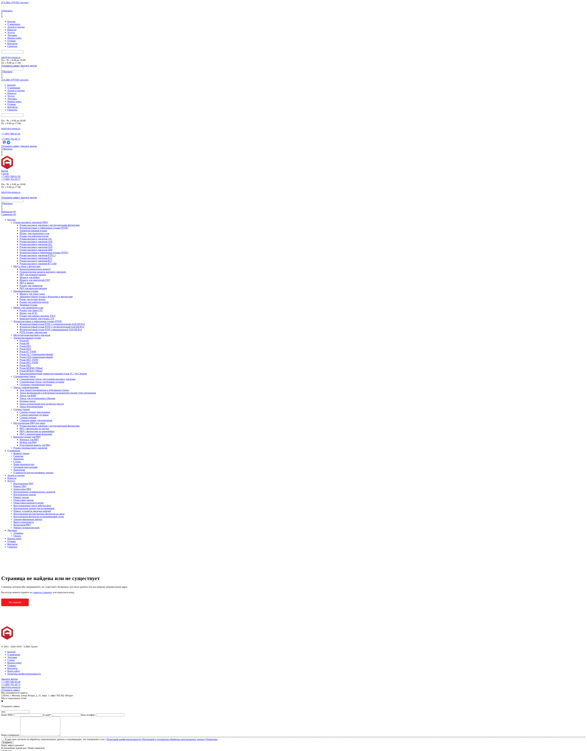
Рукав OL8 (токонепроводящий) (36, 357)
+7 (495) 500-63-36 (10, 5)
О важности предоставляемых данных (33, 472)
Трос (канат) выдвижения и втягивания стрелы (44, 390)
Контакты (12, 43)
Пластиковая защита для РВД (35, 445)
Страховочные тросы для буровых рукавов (42, 382)
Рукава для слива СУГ (31, 310)
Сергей (5, 173)
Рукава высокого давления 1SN (36, 241)
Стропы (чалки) (21, 409)
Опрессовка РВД (22, 489)
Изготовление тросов (24, 494)
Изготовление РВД (23, 483)
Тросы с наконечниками (26, 387)
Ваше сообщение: (10, 735)
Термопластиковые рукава (33, 230)
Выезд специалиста (23, 522)
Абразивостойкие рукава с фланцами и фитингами (46, 296)
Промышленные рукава (25, 291)
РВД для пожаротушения (33, 274)
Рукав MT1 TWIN (29, 360)
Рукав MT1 (25, 346)
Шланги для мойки (30, 277)
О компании (13, 24)
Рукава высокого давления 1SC (36, 239)
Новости (11, 29)
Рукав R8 (24, 343)
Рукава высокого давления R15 (36, 261)
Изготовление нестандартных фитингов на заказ (38, 514)
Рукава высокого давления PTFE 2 (38, 255)
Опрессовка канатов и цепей (28, 503)
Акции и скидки (16, 27)
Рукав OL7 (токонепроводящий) (36, 354)
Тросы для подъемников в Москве (37, 398)
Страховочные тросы (24, 376)
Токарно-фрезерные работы (27, 519)
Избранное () (8, 211)
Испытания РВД (22, 525)
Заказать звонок (28, 65)
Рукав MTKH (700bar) (31, 371)
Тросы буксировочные (31, 406)
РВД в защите (27, 283)
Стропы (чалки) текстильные (35, 412)
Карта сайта (13, 671)
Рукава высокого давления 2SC (36, 244)
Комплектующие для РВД (26, 437)
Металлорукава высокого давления (31, 335)
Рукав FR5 (25, 365)
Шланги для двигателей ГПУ (35, 280)
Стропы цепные (28, 417)
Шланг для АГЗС (29, 313)
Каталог (11, 21)
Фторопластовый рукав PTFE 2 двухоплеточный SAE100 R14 (52, 327)
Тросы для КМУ (28, 395)
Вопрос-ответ (14, 38)
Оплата (17, 536)
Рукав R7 (24, 340)
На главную (15, 602)
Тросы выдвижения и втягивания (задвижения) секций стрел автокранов (58, 393)
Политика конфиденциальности (24, 673)
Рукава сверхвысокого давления (30, 448)
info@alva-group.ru (10, 57)
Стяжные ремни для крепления (36, 420)
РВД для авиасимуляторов (33, 288)
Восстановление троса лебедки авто (32, 505)
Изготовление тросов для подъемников (33, 508)
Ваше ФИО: (7, 715)
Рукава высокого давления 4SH (36, 250)
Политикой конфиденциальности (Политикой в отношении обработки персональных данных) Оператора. (162, 739)
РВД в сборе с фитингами (26, 266)
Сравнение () (8, 214)
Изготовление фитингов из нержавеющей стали (38, 516)
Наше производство (23, 464)
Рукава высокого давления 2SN (36, 247)
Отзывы (11, 40)
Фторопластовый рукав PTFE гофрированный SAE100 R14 (51, 329)
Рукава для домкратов (31, 285)
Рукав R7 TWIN (28, 351)
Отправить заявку (10, 65)
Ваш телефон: (88, 715)
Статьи (17, 461)
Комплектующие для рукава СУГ (37, 318)
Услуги (11, 32)
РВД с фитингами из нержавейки (37, 431)
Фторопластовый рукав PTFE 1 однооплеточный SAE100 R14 (52, 324)
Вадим (4, 171)
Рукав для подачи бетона (32, 299)
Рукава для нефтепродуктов (34, 236)
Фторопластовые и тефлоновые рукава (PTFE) (44, 228)
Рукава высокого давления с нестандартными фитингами (50, 225)
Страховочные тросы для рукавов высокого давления (47, 379)
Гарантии (12, 46)
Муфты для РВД (28, 442)
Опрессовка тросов (23, 500)
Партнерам (19, 470)
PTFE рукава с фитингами (33, 332)
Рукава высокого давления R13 (36, 258)
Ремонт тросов (21, 497)
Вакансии (18, 459)
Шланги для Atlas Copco (32, 294)
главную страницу (42, 592)
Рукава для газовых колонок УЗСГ (38, 316)
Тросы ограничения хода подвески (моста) (42, 404)
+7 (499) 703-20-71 (10, 8)
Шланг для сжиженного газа (34, 233)
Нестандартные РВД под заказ (29, 423)
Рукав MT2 (25, 349)
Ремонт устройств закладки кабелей (32, 511)
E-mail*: (47, 715)
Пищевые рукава (28, 305)
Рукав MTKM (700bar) (31, 368)
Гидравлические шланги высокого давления (43, 272)
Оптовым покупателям (25, 467)
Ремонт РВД (19, 486)
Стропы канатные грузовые (34, 415)
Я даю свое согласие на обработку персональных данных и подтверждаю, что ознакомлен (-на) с (111, 739)
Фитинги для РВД (29, 439)
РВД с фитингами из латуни (34, 428)
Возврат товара (21, 453)
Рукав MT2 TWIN (29, 362)
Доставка (12, 35)
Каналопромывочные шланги (35, 269)
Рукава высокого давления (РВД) (30, 222)
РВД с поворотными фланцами (36, 434)
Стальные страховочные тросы (36, 384)
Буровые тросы (27, 401)
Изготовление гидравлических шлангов (34, 492)
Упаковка (18, 533)
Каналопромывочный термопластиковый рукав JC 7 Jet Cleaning (53, 373)
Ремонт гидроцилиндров (26, 527)
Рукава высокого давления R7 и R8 (38, 263)
